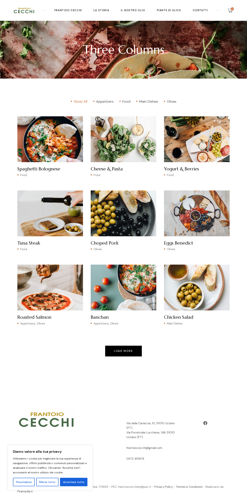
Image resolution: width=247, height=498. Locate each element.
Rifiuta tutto (47, 482)
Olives (98, 249)
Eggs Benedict (178, 243)
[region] (50, 467)
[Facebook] (205, 423)
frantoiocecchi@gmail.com (144, 448)
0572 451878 (135, 459)
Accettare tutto (73, 482)
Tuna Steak (28, 243)
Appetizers (27, 323)
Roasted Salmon (34, 317)
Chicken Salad (178, 317)
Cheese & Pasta (107, 169)
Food (23, 175)
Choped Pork (104, 243)
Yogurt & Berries (181, 169)
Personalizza (24, 482)
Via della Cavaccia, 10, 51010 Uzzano (150, 423)
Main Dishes (175, 323)
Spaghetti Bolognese (38, 169)
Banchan (100, 317)
